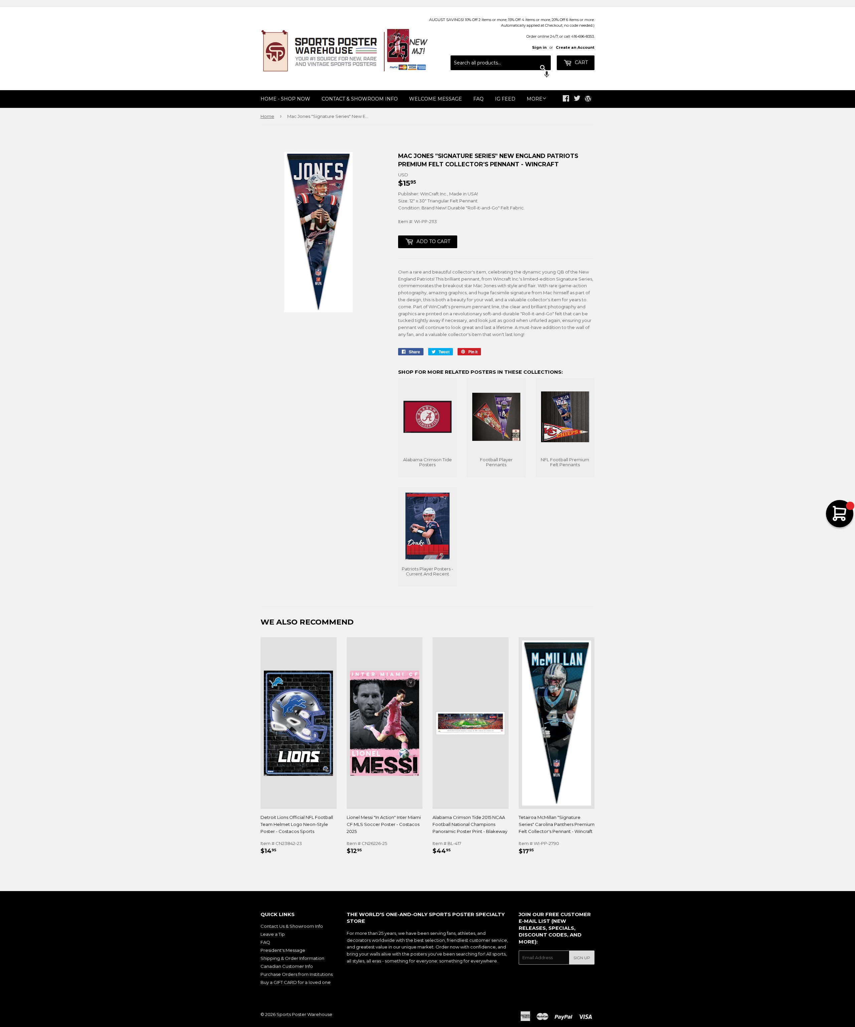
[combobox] (501, 62)
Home (267, 116)
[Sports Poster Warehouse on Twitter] (577, 99)
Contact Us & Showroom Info (292, 926)
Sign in (539, 47)
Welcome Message (435, 99)
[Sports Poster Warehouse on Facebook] (565, 99)
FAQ (478, 99)
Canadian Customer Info (287, 966)
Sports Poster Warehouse (304, 1014)
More (534, 99)
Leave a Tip (273, 934)
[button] (501, 75)
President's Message (283, 950)
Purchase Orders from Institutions (297, 974)
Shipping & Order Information (292, 958)
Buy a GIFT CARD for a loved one (296, 982)
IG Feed (505, 99)
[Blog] (588, 99)
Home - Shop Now (285, 99)
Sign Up (581, 957)
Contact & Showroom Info (360, 99)
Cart (580, 62)
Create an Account (575, 47)
